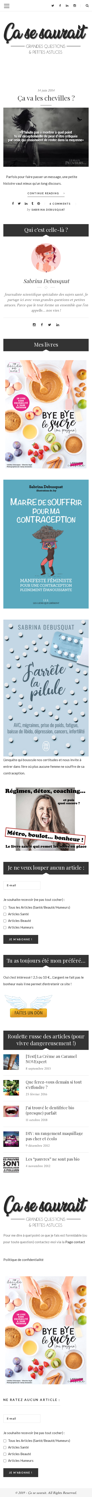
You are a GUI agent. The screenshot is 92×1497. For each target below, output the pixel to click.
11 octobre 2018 (37, 1120)
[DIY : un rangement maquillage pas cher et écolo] (11, 1139)
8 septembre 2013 (38, 1068)
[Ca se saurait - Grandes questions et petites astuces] (46, 38)
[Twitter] (52, 5)
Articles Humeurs (20, 927)
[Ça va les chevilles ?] (46, 137)
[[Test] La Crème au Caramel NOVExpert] (11, 1062)
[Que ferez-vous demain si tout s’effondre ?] (11, 1088)
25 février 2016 (36, 1094)
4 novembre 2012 (38, 1166)
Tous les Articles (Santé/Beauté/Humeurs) (38, 907)
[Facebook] (60, 5)
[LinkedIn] (67, 5)
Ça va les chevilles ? (46, 97)
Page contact (75, 1242)
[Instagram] (74, 5)
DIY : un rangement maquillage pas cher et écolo (54, 1136)
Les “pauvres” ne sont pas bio (52, 1159)
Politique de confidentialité (23, 1260)
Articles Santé (18, 914)
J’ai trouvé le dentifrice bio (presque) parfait (50, 1110)
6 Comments (60, 203)
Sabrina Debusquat (48, 209)
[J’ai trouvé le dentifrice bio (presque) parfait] (11, 1111)
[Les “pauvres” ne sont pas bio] (11, 1165)
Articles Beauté (19, 921)
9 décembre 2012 (38, 1145)
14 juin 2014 (46, 90)
